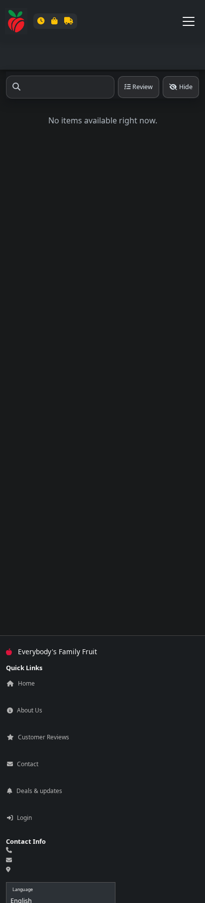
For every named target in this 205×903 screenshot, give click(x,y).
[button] (55, 20)
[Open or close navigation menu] (188, 21)
